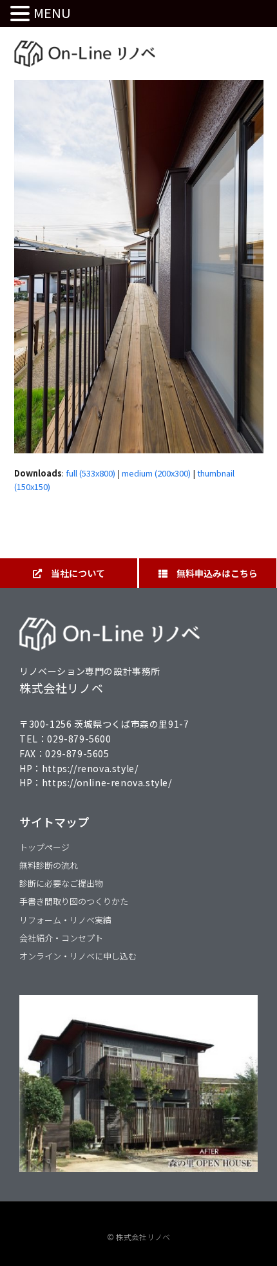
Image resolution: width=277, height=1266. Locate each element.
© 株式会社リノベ (138, 1236)
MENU (52, 12)
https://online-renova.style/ (107, 782)
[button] (21, 14)
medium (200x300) (156, 473)
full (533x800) (90, 473)
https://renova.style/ (90, 768)
